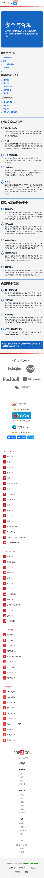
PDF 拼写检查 (12, 594)
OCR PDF (10, 589)
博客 (22, 798)
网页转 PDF (11, 735)
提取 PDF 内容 (12, 483)
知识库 (22, 802)
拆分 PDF (10, 467)
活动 (22, 805)
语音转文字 (11, 729)
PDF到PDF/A (11, 672)
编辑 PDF (10, 456)
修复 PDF (10, 583)
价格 (22, 848)
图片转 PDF (11, 740)
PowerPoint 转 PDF (14, 724)
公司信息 (32, 868)
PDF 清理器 (11, 494)
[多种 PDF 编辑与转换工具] (5, 3)
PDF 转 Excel (11, 651)
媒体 (22, 809)
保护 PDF (10, 567)
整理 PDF (10, 473)
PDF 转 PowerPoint (14, 656)
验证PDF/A (11, 599)
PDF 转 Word (11, 635)
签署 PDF (10, 505)
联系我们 (18, 872)
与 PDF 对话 (11, 621)
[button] (10, 3)
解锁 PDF (10, 578)
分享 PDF (10, 521)
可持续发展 (22, 830)
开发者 (22, 852)
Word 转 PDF (11, 697)
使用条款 (12, 868)
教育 (22, 777)
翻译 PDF (10, 573)
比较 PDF (10, 516)
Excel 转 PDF (11, 719)
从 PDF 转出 (11, 667)
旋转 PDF (10, 478)
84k (13, 437)
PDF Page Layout (13, 543)
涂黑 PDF (10, 510)
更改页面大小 (11, 562)
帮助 (22, 795)
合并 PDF (10, 462)
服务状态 (22, 812)
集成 (22, 781)
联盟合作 (22, 784)
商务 (22, 774)
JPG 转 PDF (11, 708)
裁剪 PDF (10, 489)
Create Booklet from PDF (16, 537)
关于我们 (22, 823)
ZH (26, 872)
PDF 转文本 (11, 646)
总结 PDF (10, 616)
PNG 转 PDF (11, 713)
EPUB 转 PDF (11, 692)
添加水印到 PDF (12, 526)
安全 (22, 834)
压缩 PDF (10, 556)
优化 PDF (10, 610)
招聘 (22, 827)
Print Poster (11, 532)
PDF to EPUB (11, 662)
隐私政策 (15, 346)
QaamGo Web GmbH (30, 863)
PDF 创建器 (11, 499)
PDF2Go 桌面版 (22, 845)
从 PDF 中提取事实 (13, 605)
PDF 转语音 (11, 678)
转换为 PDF (11, 702)
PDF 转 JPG (11, 640)
